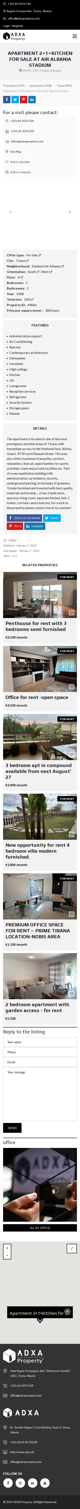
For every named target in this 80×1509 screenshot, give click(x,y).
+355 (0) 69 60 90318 (23, 1442)
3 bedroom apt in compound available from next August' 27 (39, 771)
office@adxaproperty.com (23, 18)
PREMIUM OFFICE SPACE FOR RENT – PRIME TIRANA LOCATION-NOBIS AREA (38, 930)
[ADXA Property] (13, 36)
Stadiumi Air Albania (46, 266)
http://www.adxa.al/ (22, 1452)
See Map (15, 151)
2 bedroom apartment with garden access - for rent (37, 1007)
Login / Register (13, 25)
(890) (64, 85)
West (45, 272)
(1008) (41, 85)
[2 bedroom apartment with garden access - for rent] (40, 976)
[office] (40, 1185)
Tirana (21, 260)
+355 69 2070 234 (19, 3)
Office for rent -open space (37, 697)
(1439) (14, 85)
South (32, 272)
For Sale (32, 255)
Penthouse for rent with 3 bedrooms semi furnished (36, 626)
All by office (40, 1227)
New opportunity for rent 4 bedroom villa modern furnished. (38, 851)
